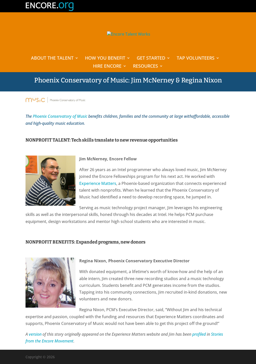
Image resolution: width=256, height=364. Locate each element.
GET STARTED (151, 58)
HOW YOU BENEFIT (105, 58)
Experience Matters (97, 183)
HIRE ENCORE (107, 66)
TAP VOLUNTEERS (195, 58)
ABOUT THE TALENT (52, 58)
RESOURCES (145, 66)
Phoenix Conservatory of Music (60, 116)
